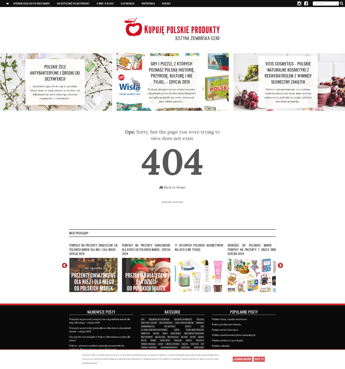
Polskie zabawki (220, 345)
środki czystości (172, 344)
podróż (153, 340)
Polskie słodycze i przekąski (227, 340)
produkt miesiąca (148, 344)
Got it (259, 359)
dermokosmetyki (148, 326)
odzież (143, 340)
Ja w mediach (127, 3)
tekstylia (194, 344)
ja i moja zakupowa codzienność (154, 329)
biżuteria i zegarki (149, 322)
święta (185, 344)
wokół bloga (199, 347)
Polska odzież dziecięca (225, 329)
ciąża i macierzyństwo (184, 322)
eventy (188, 326)
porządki (178, 340)
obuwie (201, 337)
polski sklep (165, 340)
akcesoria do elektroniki (159, 319)
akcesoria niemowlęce (183, 319)
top (202, 344)
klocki (176, 329)
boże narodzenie (166, 322)
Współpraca (148, 3)
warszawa (185, 347)
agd (142, 319)
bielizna (200, 319)
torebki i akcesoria (149, 347)
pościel (189, 340)
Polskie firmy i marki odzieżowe (229, 319)
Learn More (242, 359)
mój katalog (160, 337)
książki (156, 333)
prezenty (200, 340)
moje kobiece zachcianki (194, 333)
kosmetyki (145, 333)
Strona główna (172, 202)
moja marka (176, 333)
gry (202, 326)
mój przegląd (173, 337)
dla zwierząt (169, 326)
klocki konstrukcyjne (195, 329)
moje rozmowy (147, 337)
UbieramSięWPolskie (169, 347)
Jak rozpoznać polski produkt (73, 3)
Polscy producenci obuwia (226, 324)
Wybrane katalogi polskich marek (31, 3)
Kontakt (166, 3)
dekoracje (200, 322)
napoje (193, 337)
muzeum (184, 337)
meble (165, 333)
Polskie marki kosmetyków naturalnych (233, 335)
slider (160, 344)
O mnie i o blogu (105, 3)
